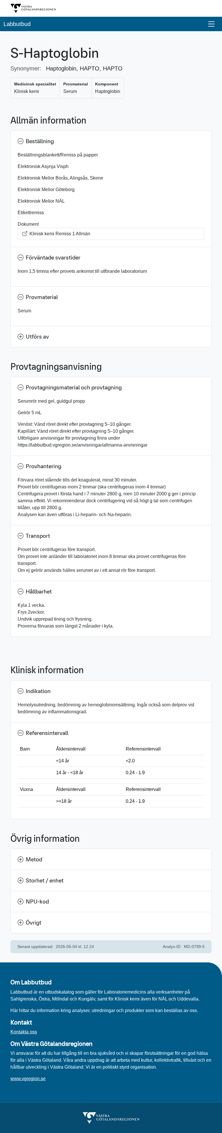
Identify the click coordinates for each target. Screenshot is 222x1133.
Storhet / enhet (45, 880)
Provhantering (43, 466)
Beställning (40, 141)
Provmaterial (42, 297)
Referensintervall (47, 732)
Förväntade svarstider (53, 257)
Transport (38, 535)
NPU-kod (37, 901)
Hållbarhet (39, 591)
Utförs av (37, 336)
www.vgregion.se (28, 1078)
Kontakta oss (23, 1031)
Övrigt (33, 922)
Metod (34, 859)
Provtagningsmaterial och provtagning (74, 387)
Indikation (38, 691)
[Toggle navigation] (211, 24)
